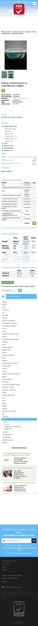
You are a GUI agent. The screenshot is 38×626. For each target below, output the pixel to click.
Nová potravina (13, 296)
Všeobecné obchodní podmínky (12, 575)
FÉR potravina (5, 32)
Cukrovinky (5, 310)
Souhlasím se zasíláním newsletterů (20, 545)
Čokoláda (5, 315)
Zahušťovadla (6, 437)
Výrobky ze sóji (7, 434)
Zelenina (4, 442)
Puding (4, 392)
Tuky (3, 419)
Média (4, 567)
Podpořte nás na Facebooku (12, 587)
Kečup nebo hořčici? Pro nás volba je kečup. (19, 483)
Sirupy (4, 403)
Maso (4, 344)
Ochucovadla (6, 366)
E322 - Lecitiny (8, 160)
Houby (4, 328)
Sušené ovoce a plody (9, 411)
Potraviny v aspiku (8, 387)
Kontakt (4, 570)
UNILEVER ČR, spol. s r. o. (20, 98)
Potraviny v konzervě (9, 390)
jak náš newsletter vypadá (23, 553)
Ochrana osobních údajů (9, 578)
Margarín (28, 32)
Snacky (4, 408)
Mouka (4, 352)
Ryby (3, 398)
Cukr (3, 307)
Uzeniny (4, 432)
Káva (3, 331)
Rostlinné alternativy (8, 395)
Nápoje (4, 360)
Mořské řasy (6, 350)
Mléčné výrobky (7, 347)
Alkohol (4, 302)
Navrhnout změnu (8, 282)
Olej (5, 422)
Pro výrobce (6, 564)
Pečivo (4, 376)
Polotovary (5, 382)
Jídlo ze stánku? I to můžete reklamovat (17, 468)
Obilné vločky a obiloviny (10, 363)
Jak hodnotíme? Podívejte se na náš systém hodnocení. (18, 228)
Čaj (3, 312)
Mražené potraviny (8, 355)
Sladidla (4, 406)
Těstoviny (5, 416)
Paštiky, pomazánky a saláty (11, 374)
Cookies (4, 581)
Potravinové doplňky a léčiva (11, 384)
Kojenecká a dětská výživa (10, 334)
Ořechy (4, 368)
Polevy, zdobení (7, 379)
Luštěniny (5, 342)
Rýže (3, 400)
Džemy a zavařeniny (8, 320)
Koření (4, 336)
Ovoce (4, 371)
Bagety (4, 304)
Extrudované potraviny (9, 323)
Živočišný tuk (8, 429)
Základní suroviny (7, 440)
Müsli (3, 358)
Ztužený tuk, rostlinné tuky (12, 426)
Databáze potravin (18, 32)
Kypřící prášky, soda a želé (10, 339)
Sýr (3, 414)
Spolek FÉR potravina (9, 561)
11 (3, 91)
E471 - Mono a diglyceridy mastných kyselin (17, 157)
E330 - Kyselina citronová (12, 163)
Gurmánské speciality (9, 326)
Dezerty (4, 318)
